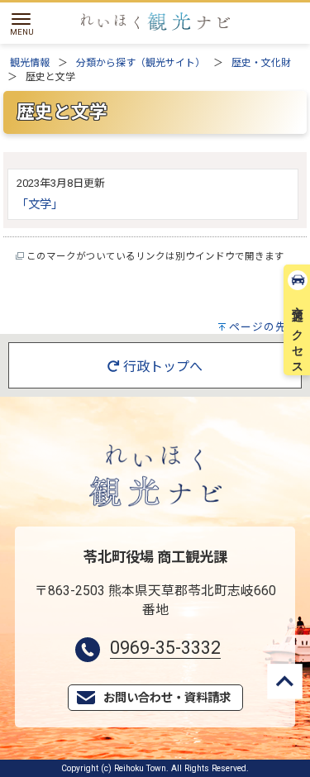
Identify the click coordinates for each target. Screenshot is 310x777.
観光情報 (30, 63)
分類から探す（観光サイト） (140, 63)
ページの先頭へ (269, 327)
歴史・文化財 (261, 63)
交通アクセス (297, 334)
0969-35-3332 (165, 647)
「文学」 (40, 205)
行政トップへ (161, 366)
